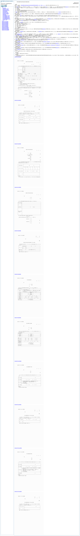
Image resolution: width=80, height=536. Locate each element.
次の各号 (21, 22)
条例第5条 (40, 31)
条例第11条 (19, 49)
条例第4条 (49, 18)
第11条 (21, 35)
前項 (22, 20)
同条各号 (48, 41)
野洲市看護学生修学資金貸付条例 (33, 5)
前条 (20, 13)
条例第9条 (18, 41)
